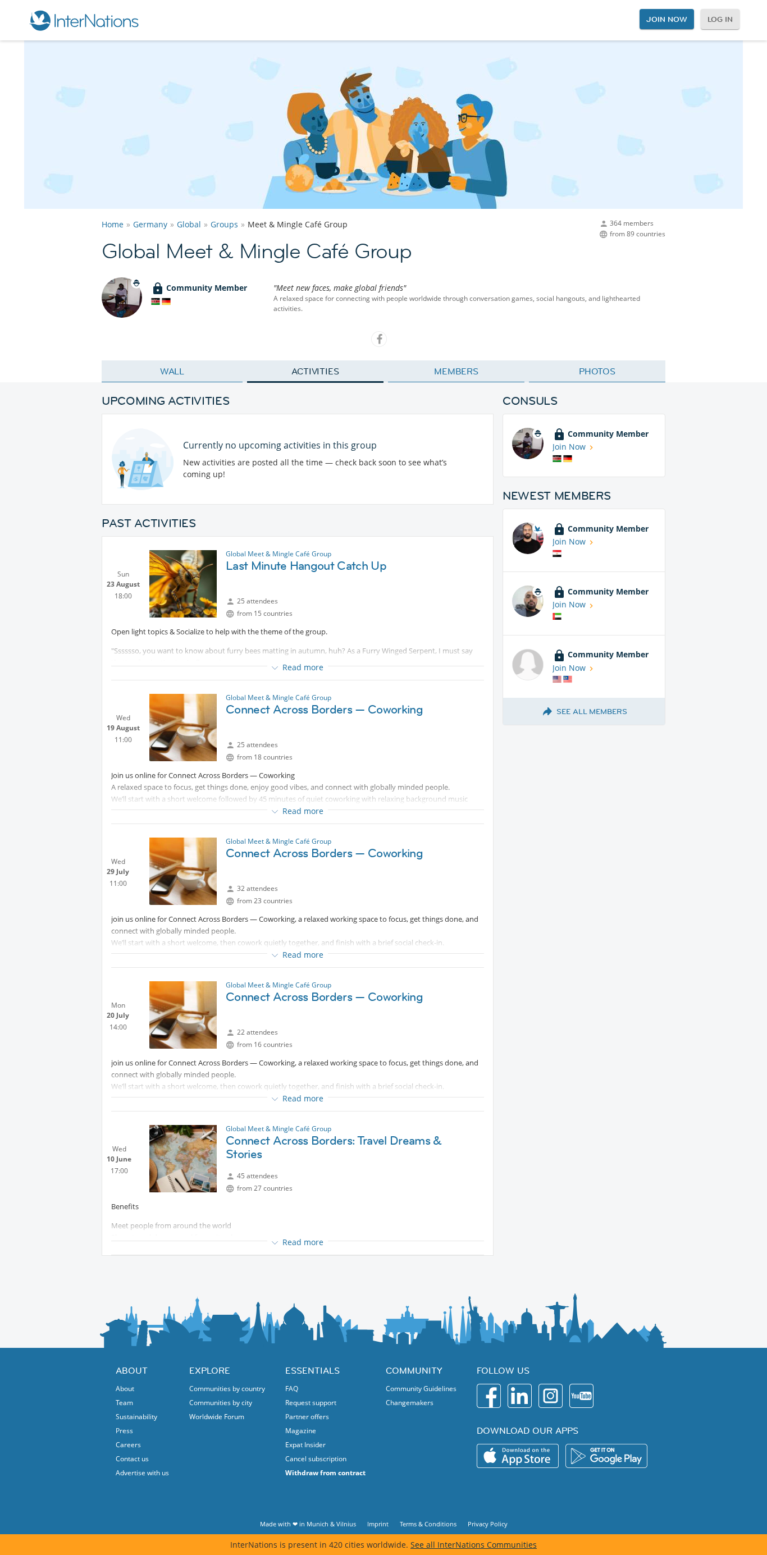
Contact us (132, 1458)
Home (113, 224)
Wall (172, 371)
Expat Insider (305, 1444)
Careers (128, 1444)
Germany (150, 224)
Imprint (378, 1524)
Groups (224, 224)
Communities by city (220, 1402)
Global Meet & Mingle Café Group (278, 554)
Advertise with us (142, 1473)
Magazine (300, 1430)
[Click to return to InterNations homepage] (83, 20)
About (125, 1388)
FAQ (291, 1388)
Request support (310, 1402)
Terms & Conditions (428, 1524)
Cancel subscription (315, 1458)
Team (124, 1402)
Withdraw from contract (325, 1473)
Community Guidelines (421, 1388)
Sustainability (136, 1416)
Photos (597, 371)
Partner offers (307, 1416)
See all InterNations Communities (473, 1544)
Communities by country (227, 1388)
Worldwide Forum (216, 1416)
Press (124, 1430)
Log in (720, 19)
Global (189, 224)
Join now (666, 19)
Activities (315, 371)
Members (456, 371)
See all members (591, 711)
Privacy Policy (488, 1524)
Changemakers (409, 1402)
